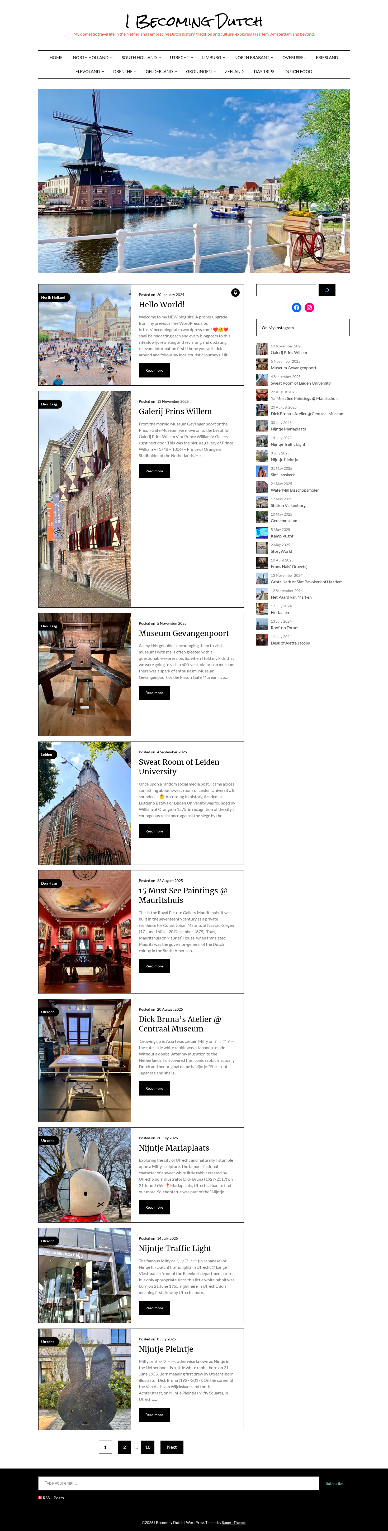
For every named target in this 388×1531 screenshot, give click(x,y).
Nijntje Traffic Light (175, 1248)
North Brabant (251, 57)
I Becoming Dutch (194, 21)
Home (56, 57)
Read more (154, 370)
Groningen (199, 71)
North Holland (90, 57)
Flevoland (87, 71)
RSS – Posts (53, 1497)
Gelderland (159, 71)
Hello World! (162, 304)
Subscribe (334, 1483)
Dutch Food (298, 71)
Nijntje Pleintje (166, 1349)
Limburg (211, 57)
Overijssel (294, 57)
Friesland (327, 57)
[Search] (327, 290)
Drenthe (123, 71)
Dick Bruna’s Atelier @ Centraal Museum (180, 1024)
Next (172, 1447)
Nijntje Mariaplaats (174, 1148)
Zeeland (234, 71)
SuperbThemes (234, 1522)
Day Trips (264, 71)
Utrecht (179, 57)
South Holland (139, 57)
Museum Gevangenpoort (184, 633)
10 (147, 1447)
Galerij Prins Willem (175, 411)
